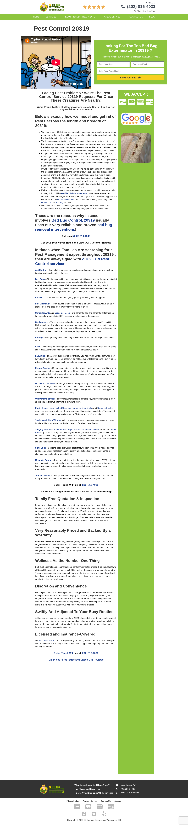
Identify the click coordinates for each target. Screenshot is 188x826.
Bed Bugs (40, 279)
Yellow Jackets (60, 429)
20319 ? (145, 50)
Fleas (37, 347)
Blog (152, 17)
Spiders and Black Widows (48, 420)
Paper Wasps (74, 429)
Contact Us (136, 17)
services (57, 264)
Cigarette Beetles (105, 408)
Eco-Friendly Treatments (80, 17)
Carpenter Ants (42, 313)
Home (36, 17)
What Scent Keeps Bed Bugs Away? (92, 785)
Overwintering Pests (45, 399)
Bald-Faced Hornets (90, 429)
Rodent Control (42, 368)
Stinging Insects (43, 429)
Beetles (38, 298)
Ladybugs (40, 356)
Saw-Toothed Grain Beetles (62, 408)
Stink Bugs (40, 448)
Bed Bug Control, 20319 (74, 220)
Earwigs (39, 337)
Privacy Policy (73, 801)
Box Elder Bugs (43, 304)
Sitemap (117, 801)
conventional (47, 202)
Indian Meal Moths (84, 408)
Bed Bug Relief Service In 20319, (87, 108)
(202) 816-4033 (81, 236)
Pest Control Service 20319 (74, 95)
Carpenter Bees (62, 313)
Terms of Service (90, 801)
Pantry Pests (41, 408)
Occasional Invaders (45, 383)
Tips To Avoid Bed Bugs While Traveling (93, 793)
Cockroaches (41, 322)
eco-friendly (66, 193)
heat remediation (79, 193)
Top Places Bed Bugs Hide (87, 789)
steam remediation (66, 199)
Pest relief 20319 (46, 640)
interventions (63, 229)
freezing (59, 202)
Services (51, 17)
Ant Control (40, 270)
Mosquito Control (43, 460)
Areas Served (112, 17)
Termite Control (42, 475)
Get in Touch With (64, 653)
